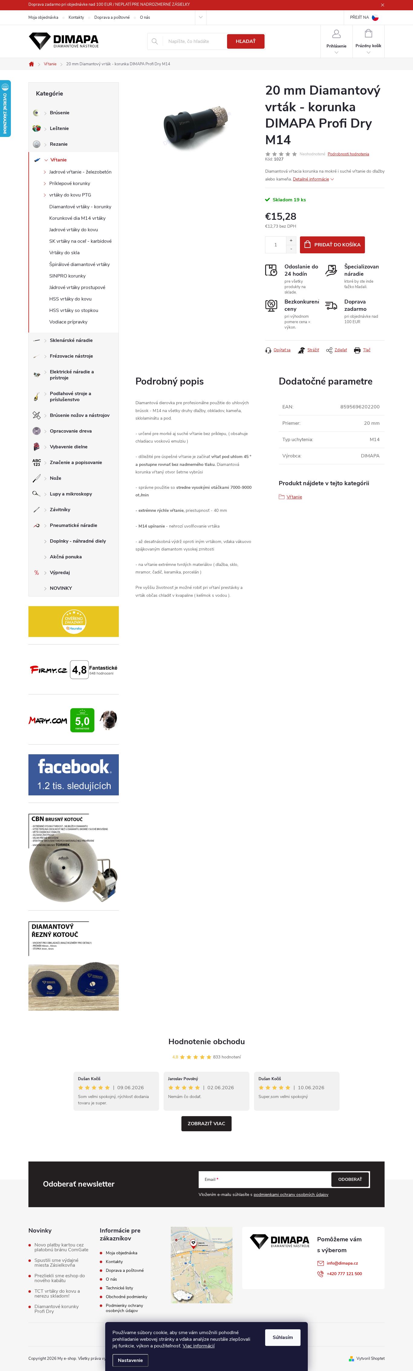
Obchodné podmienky (126, 1297)
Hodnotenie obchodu (206, 1041)
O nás (145, 17)
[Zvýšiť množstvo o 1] (291, 241)
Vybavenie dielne (69, 446)
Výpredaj (60, 572)
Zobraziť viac (206, 1123)
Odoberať (350, 1179)
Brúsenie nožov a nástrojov (79, 415)
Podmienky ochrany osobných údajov (124, 1308)
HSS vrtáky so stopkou (73, 310)
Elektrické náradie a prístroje (72, 375)
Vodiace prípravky (68, 322)
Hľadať (246, 41)
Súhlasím (283, 1337)
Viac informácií (199, 1346)
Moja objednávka (43, 17)
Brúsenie (60, 112)
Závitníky (60, 509)
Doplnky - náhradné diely (78, 541)
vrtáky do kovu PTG (70, 195)
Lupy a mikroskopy (71, 494)
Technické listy (119, 1288)
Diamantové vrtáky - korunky (80, 206)
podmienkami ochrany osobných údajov (291, 1194)
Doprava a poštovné (112, 17)
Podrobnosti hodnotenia (348, 154)
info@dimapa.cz (342, 1263)
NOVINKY (61, 588)
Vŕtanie (58, 160)
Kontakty (76, 17)
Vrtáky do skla (64, 252)
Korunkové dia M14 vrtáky (77, 218)
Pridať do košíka (337, 245)
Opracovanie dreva (71, 431)
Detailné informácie (311, 179)
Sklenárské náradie (71, 340)
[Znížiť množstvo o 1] (291, 249)
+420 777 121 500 (344, 1274)
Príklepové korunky (69, 183)
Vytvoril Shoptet (370, 1358)
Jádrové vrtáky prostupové (77, 287)
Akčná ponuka (66, 557)
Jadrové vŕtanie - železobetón (80, 172)
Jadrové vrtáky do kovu (73, 229)
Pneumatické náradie (73, 525)
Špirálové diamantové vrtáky (79, 264)
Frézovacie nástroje (71, 356)
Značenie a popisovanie (76, 462)
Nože (55, 478)
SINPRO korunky (67, 276)
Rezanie (59, 144)
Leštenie (59, 128)
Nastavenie (130, 1360)
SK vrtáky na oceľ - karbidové (80, 241)
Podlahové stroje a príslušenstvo (70, 396)
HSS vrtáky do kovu (70, 299)
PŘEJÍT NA (359, 17)
